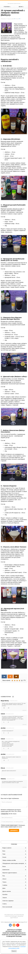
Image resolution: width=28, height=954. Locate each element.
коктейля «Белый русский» (15, 209)
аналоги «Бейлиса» (18, 44)
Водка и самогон (14, 848)
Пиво (14, 854)
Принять (14, 951)
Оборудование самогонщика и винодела (14, 863)
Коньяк (14, 857)
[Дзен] (17, 925)
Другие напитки (6, 891)
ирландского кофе (6, 382)
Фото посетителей (7, 907)
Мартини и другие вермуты (9, 872)
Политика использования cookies (14, 934)
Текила (14, 882)
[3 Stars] (17, 680)
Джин (14, 888)
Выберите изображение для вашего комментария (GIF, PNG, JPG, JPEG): (11, 810)
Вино (14, 851)
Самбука (14, 885)
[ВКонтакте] (10, 925)
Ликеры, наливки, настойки (14, 860)
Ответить (24, 710)
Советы (4, 903)
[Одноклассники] (14, 925)
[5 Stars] (22, 680)
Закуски (4, 897)
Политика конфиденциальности (14, 933)
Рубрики (7, 6)
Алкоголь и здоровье (8, 900)
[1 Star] (12, 680)
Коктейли (4, 894)
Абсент (14, 879)
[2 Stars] (15, 680)
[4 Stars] (19, 680)
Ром (14, 876)
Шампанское (14, 870)
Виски (14, 867)
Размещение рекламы (14, 936)
